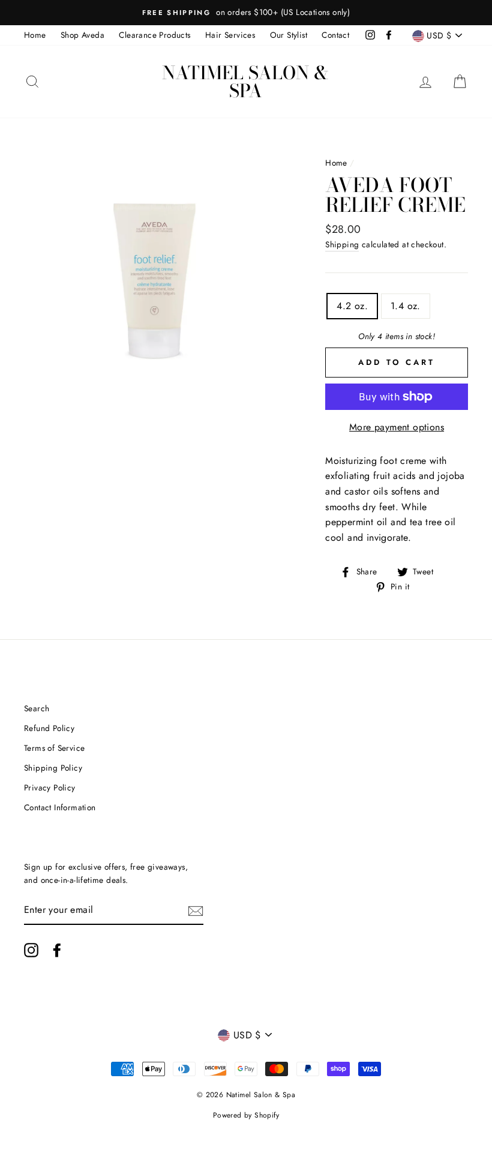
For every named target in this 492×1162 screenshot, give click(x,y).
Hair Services (230, 35)
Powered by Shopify (246, 1115)
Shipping (342, 244)
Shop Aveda (82, 35)
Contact (335, 35)
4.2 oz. (352, 306)
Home (35, 35)
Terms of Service (54, 748)
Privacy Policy (50, 787)
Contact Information (60, 807)
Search (36, 708)
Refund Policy (49, 728)
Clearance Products (154, 35)
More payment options (396, 427)
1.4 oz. (406, 306)
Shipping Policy (53, 768)
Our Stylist (288, 35)
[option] (246, 12)
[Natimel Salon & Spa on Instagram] (31, 950)
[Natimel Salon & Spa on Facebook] (57, 950)
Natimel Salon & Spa (245, 82)
